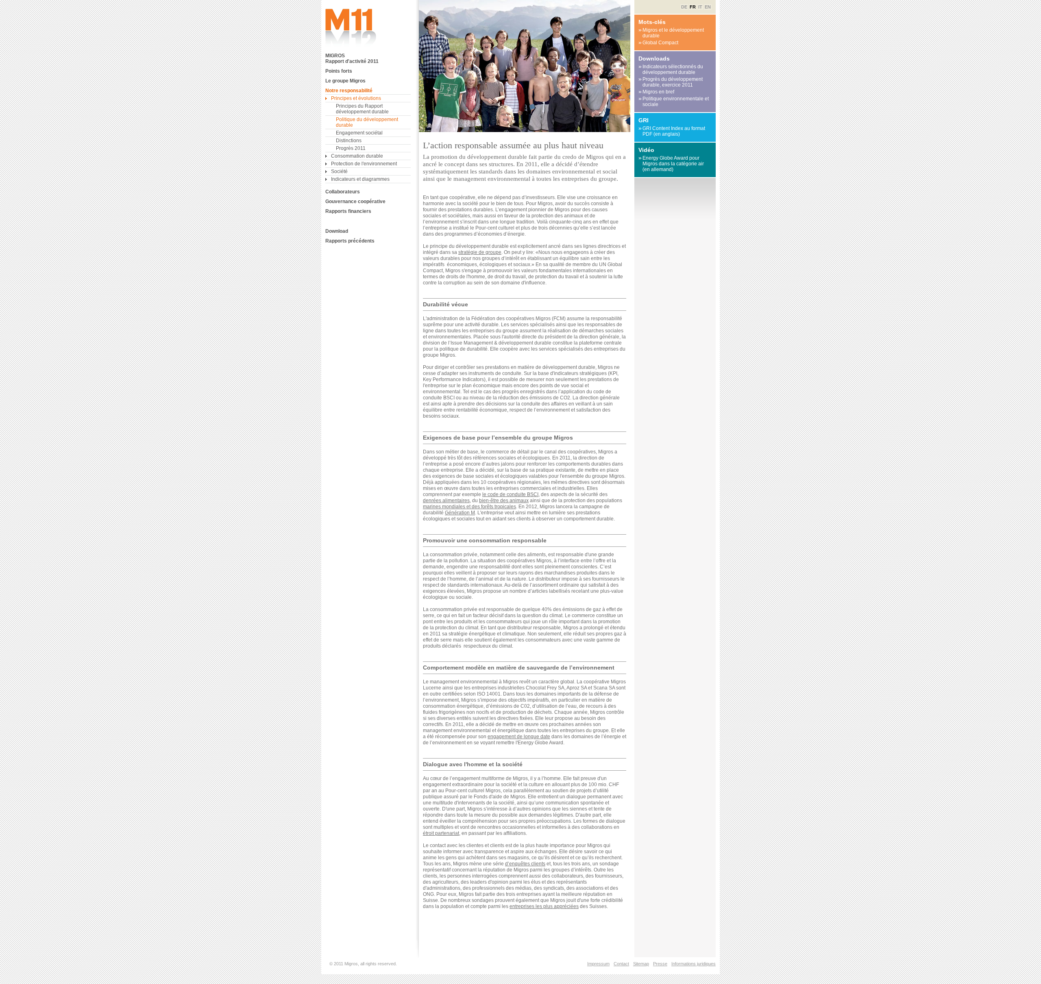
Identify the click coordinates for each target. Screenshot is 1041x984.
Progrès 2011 (351, 148)
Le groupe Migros (345, 81)
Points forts (338, 71)
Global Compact (658, 42)
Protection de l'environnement (364, 164)
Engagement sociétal (359, 133)
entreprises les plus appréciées (544, 906)
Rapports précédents (350, 241)
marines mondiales (444, 506)
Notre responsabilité (348, 90)
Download (336, 231)
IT (700, 6)
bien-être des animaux (504, 500)
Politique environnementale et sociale (673, 101)
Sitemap (641, 963)
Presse (660, 963)
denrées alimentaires (446, 500)
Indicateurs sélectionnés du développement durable (670, 69)
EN (708, 6)
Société (339, 171)
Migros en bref (656, 92)
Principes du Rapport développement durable (362, 109)
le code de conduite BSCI (510, 494)
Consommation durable (357, 156)
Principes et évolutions (356, 98)
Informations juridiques (693, 963)
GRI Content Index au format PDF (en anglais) (671, 131)
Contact (621, 963)
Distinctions (349, 140)
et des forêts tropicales (490, 506)
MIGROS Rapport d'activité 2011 (352, 58)
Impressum (598, 963)
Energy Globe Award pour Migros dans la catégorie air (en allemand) (671, 163)
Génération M (460, 513)
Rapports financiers (348, 211)
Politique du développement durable (367, 122)
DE (684, 6)
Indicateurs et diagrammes (360, 179)
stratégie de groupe (479, 252)
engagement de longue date (519, 736)
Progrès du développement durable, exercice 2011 (670, 82)
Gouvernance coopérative (355, 201)
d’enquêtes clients (525, 864)
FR (693, 6)
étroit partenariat (441, 833)
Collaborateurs (342, 192)
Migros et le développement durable (671, 33)
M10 (351, 28)
